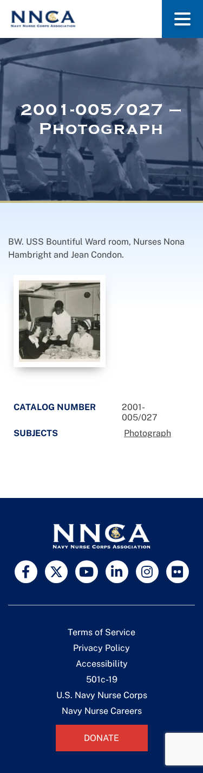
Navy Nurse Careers (102, 711)
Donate (101, 738)
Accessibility (102, 664)
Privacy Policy (101, 648)
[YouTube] (86, 571)
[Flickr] (177, 571)
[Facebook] (26, 571)
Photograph (147, 433)
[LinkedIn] (117, 571)
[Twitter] (56, 571)
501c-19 (101, 679)
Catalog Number (55, 407)
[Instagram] (147, 571)
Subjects (36, 433)
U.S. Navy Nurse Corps (101, 695)
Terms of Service (101, 632)
